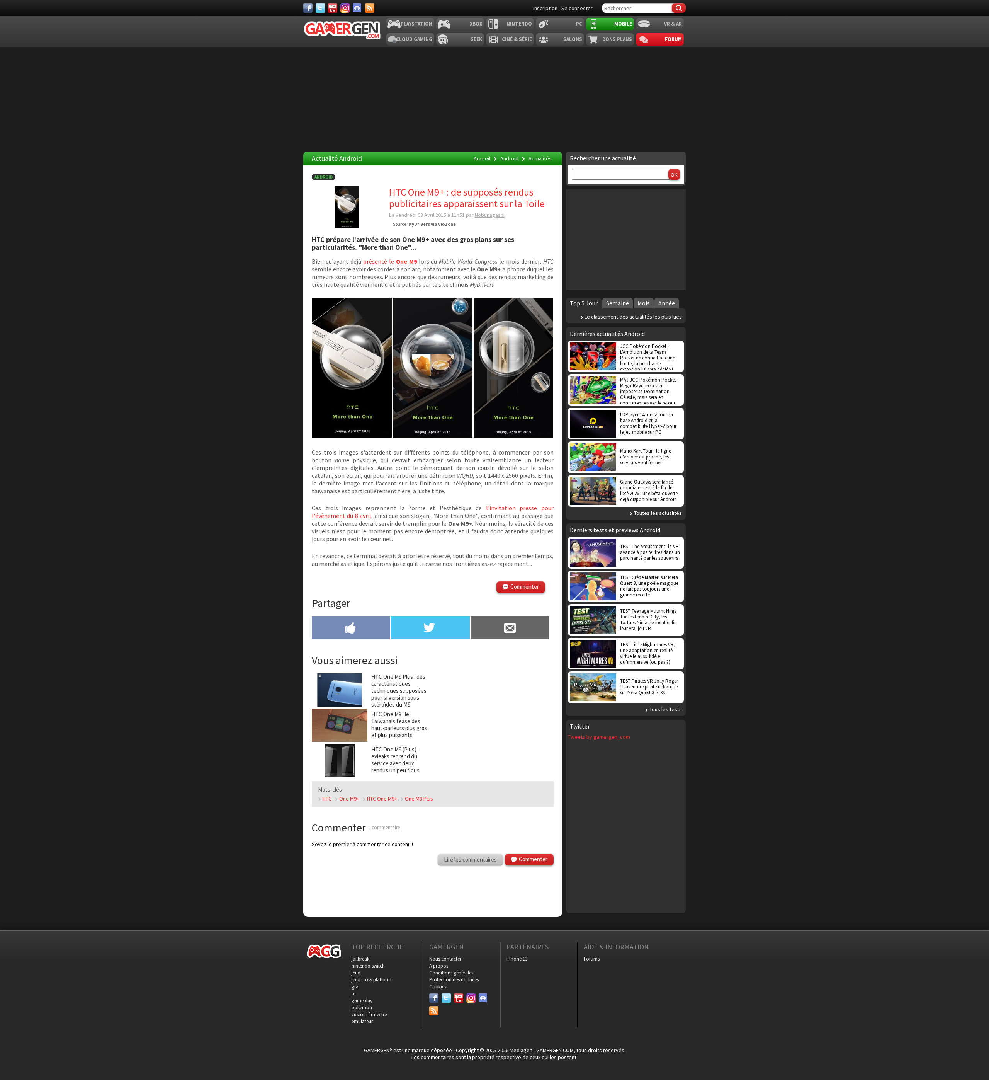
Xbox (476, 23)
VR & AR (673, 23)
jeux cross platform (371, 979)
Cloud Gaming (414, 39)
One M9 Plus (419, 798)
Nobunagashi (490, 214)
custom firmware (369, 1014)
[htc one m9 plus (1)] (513, 435)
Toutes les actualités (658, 512)
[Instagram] (345, 8)
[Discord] (357, 8)
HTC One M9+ (382, 798)
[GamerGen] (342, 30)
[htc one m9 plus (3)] (432, 435)
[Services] (369, 8)
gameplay (362, 1000)
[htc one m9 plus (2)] (352, 435)
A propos (438, 965)
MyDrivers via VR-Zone (432, 224)
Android (323, 177)
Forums (592, 959)
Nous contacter (445, 959)
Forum (673, 39)
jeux (356, 972)
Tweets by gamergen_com (599, 736)
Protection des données (454, 979)
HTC (327, 798)
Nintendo (519, 23)
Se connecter (577, 8)
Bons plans (617, 39)
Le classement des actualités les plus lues (633, 316)
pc (354, 993)
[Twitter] (320, 8)
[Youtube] (332, 8)
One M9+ (349, 798)
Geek (476, 39)
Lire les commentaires (470, 859)
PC (579, 23)
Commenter (524, 586)
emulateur (362, 1021)
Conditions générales (451, 972)
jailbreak (360, 959)
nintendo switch (368, 965)
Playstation (416, 23)
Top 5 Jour (584, 303)
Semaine (617, 303)
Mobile (623, 23)
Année (666, 303)
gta (355, 986)
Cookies (437, 986)
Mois (643, 303)
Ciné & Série (517, 39)
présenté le (390, 261)
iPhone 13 (516, 959)
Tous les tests (665, 709)
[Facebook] (308, 8)
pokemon (362, 1007)
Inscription (545, 8)
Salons (572, 39)
